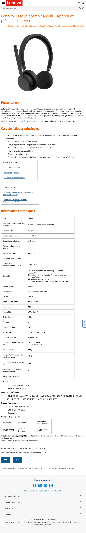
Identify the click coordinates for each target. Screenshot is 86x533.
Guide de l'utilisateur (12, 167)
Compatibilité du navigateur (43, 524)
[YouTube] (45, 486)
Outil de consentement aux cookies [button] (36, 522)
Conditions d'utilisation (13, 522)
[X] (40, 486)
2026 (34, 519)
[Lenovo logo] (14, 3)
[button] (3, 3)
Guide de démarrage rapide (14, 178)
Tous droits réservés (49, 519)
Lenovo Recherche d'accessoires (30, 121)
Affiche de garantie (11, 173)
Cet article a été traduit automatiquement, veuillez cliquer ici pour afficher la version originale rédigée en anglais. (46, 26)
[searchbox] (43, 8)
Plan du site (76, 522)
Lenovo (38, 519)
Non (17, 460)
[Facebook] (35, 486)
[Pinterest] (51, 486)
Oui (5, 460)
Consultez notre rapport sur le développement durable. (43, 491)
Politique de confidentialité (60, 522)
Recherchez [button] (80, 8)
